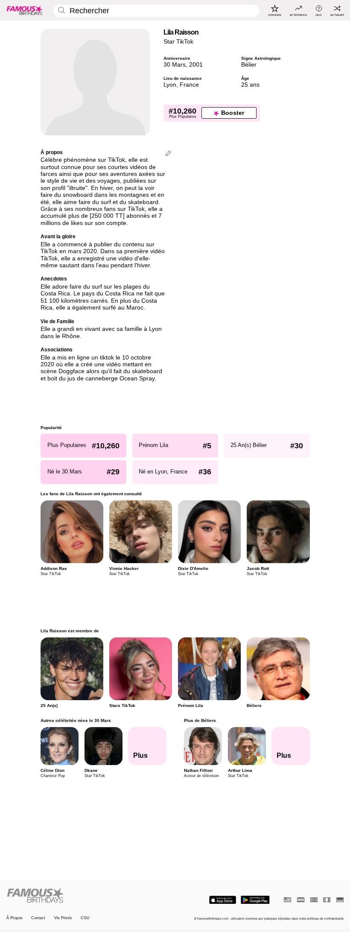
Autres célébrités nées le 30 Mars (76, 720)
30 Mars (174, 64)
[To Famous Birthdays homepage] (25, 10)
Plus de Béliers (200, 720)
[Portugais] (314, 899)
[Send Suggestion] (168, 153)
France (189, 85)
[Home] (89, 896)
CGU (85, 918)
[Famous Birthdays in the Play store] (255, 900)
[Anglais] (287, 899)
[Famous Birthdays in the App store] (222, 900)
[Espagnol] (300, 899)
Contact (38, 918)
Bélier (249, 64)
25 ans (250, 85)
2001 (196, 64)
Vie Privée (63, 918)
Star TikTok (178, 41)
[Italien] (326, 899)
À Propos (14, 918)
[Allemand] (340, 899)
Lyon (169, 85)
